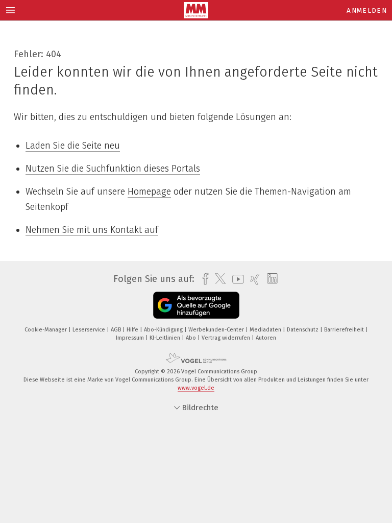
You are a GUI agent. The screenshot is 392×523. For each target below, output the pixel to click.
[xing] (252, 279)
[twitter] (217, 279)
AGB (116, 329)
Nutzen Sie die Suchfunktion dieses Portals (113, 168)
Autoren (266, 338)
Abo (192, 338)
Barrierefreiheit (344, 329)
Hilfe (133, 329)
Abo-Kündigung (164, 329)
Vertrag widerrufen (227, 338)
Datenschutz (303, 329)
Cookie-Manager (46, 329)
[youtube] (235, 279)
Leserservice (89, 329)
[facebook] (203, 279)
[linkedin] (270, 279)
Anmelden (367, 10)
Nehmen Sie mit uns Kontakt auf (92, 229)
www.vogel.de (196, 388)
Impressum (130, 338)
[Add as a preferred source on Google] (196, 305)
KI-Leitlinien (166, 338)
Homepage (149, 191)
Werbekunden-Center (217, 329)
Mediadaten (266, 329)
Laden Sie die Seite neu (73, 145)
